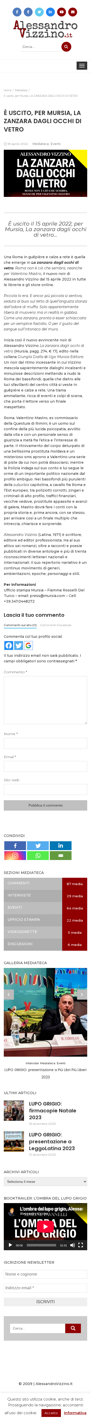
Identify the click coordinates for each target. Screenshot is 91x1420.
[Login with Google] (28, 645)
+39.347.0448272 (19, 601)
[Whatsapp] (38, 855)
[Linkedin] (61, 845)
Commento (15, 672)
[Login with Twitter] (18, 645)
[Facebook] (15, 845)
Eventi (56, 144)
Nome (11, 734)
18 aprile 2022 (18, 144)
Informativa (75, 1412)
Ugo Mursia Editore (66, 356)
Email (10, 757)
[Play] (10, 1245)
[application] (45, 1226)
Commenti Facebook (56, 625)
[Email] (61, 855)
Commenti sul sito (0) (20, 625)
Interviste (32, 1063)
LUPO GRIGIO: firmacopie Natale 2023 (52, 1110)
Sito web (11, 780)
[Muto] (72, 1245)
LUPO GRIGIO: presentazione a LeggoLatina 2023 (52, 1141)
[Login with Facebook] (8, 645)
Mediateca (41, 144)
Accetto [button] (51, 1413)
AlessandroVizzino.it (54, 1383)
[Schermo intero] (80, 1245)
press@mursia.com (47, 595)
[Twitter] (38, 845)
